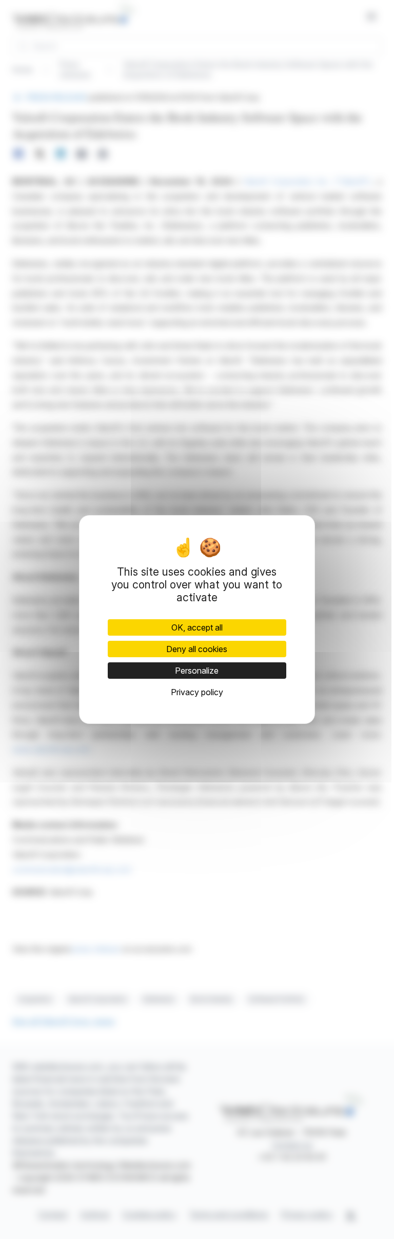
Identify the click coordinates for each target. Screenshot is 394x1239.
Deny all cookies (196, 649)
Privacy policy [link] (197, 692)
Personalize (197, 670)
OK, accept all (197, 627)
